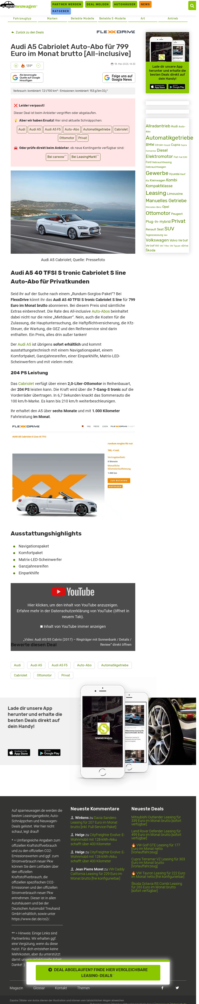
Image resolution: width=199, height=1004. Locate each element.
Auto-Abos (101, 311)
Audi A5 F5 (53, 129)
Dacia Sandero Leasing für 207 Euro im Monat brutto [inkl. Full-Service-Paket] (94, 822)
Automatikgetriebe (96, 129)
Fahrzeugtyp (22, 18)
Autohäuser (125, 4)
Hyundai (174, 174)
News (145, 4)
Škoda (150, 250)
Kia (147, 180)
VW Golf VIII (152, 245)
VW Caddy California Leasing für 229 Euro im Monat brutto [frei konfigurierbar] (98, 873)
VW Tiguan (175, 246)
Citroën (159, 144)
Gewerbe (157, 173)
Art (143, 18)
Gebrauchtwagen (156, 166)
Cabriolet (121, 129)
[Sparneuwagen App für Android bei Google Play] (176, 86)
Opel (165, 207)
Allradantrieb (158, 125)
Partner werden (66, 4)
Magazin (16, 988)
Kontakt (61, 988)
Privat (82, 138)
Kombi (171, 180)
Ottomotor (66, 138)
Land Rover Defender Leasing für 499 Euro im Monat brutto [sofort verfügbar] (156, 834)
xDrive (184, 245)
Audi (21, 129)
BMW (150, 144)
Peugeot (177, 214)
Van (166, 235)
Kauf (182, 174)
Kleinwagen (157, 180)
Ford (148, 162)
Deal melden (98, 4)
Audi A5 (35, 129)
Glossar (39, 988)
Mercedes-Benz (153, 207)
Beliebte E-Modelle (112, 18)
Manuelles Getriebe (166, 200)
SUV (169, 229)
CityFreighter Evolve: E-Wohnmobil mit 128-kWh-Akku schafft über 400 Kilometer (98, 839)
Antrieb (173, 18)
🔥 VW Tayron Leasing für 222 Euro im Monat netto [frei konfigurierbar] (158, 875)
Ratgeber (60, 11)
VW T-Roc (164, 246)
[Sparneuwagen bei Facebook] (162, 988)
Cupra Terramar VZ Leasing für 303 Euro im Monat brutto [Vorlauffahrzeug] (158, 862)
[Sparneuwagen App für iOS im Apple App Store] (158, 86)
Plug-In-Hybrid (158, 222)
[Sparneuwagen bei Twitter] (177, 988)
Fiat (176, 157)
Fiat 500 (183, 157)
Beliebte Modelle (82, 18)
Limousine (175, 194)
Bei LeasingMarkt (85, 156)
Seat (160, 229)
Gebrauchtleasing (162, 162)
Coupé (167, 145)
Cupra (175, 145)
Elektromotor (159, 156)
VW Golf (183, 240)
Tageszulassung (154, 235)
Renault (151, 229)
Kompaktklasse (159, 186)
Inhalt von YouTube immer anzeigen (75, 626)
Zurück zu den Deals (29, 32)
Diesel (162, 150)
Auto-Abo (72, 129)
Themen (83, 988)
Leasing (156, 193)
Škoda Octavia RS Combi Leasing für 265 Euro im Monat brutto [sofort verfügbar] (156, 887)
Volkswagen (157, 240)
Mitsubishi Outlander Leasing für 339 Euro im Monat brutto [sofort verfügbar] (156, 820)
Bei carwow (57, 156)
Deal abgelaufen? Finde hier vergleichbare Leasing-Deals (100, 972)
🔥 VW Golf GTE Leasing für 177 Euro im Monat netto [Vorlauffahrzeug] (155, 848)
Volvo (173, 240)
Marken (52, 18)
